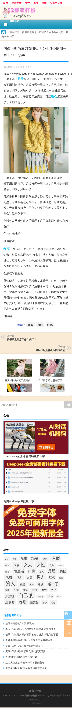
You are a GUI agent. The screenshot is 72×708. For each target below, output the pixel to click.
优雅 (14, 559)
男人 (41, 577)
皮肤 (31, 584)
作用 (23, 558)
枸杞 (63, 571)
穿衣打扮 (14, 32)
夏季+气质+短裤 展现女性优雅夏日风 (25, 651)
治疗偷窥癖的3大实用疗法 (19, 623)
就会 (54, 96)
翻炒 (44, 589)
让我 (59, 596)
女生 (52, 565)
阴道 (53, 602)
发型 (44, 3)
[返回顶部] (68, 632)
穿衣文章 (16, 3)
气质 (8, 577)
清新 (19, 577)
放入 (41, 571)
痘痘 (61, 577)
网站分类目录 (56, 695)
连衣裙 (10, 602)
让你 (50, 596)
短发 (40, 584)
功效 (35, 558)
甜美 (30, 577)
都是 (22, 601)
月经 (20, 78)
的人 (10, 583)
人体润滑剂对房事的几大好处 (21, 657)
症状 (52, 577)
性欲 (7, 571)
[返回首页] (68, 615)
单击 (45, 558)
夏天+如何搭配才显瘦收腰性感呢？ (24, 645)
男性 (35, 3)
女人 (28, 564)
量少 (44, 602)
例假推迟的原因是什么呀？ (21, 339)
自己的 (26, 595)
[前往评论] (68, 624)
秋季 (7, 589)
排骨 (31, 570)
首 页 (5, 3)
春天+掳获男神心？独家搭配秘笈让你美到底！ (30, 629)
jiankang (8, 66)
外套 (7, 565)
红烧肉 (35, 589)
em (6, 558)
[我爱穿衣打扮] (36, 13)
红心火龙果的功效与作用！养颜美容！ (26, 662)
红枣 (6, 248)
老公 (53, 589)
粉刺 (16, 589)
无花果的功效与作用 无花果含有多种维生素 (29, 640)
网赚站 (7, 316)
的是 (22, 584)
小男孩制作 (36, 703)
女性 (27, 3)
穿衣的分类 (56, 3)
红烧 (25, 589)
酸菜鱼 (34, 602)
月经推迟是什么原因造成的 (50, 350)
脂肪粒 (9, 596)
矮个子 (53, 583)
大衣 (17, 565)
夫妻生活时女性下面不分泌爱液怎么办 (26, 668)
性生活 (19, 570)
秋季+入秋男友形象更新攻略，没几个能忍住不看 (31, 634)
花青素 (41, 596)
